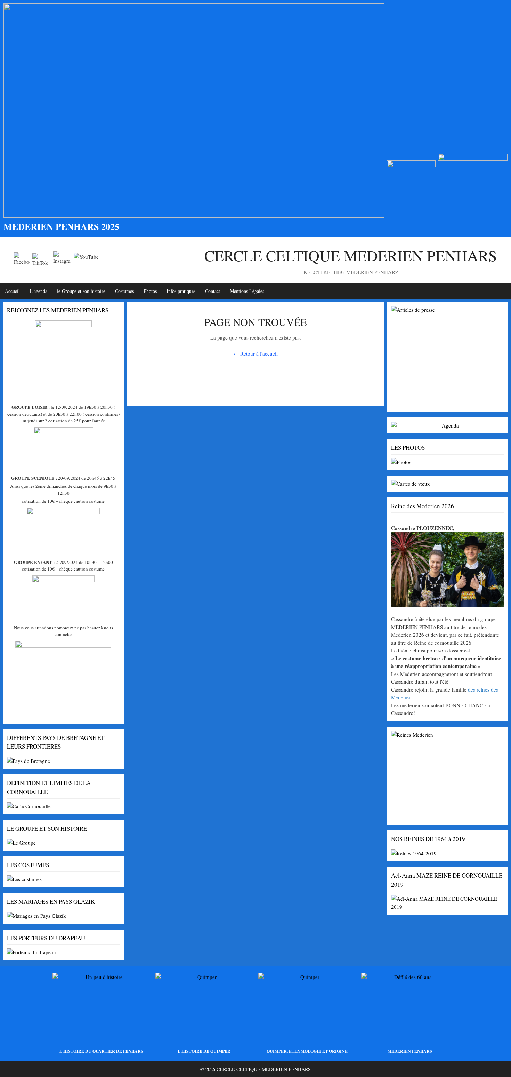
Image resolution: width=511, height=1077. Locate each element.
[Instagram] (62, 260)
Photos (150, 291)
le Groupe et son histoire (81, 291)
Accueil (12, 291)
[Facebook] (22, 260)
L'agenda (38, 291)
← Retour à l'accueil (256, 353)
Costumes (124, 291)
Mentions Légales (247, 291)
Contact (212, 291)
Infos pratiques (181, 291)
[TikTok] (41, 260)
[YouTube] (86, 260)
